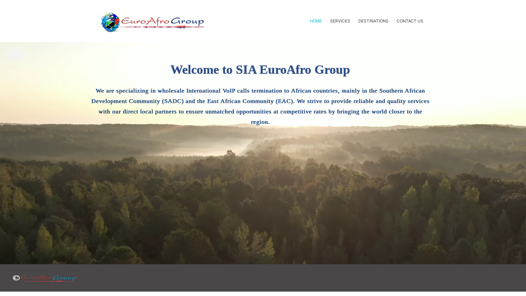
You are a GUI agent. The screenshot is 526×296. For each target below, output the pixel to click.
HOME (316, 21)
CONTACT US (410, 21)
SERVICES (340, 21)
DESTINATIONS (373, 21)
